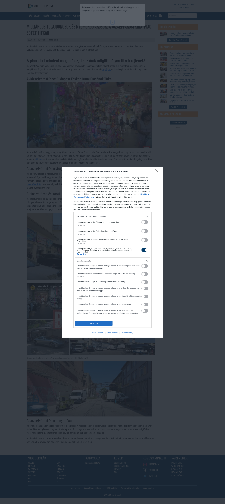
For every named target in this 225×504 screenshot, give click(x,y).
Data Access (112, 333)
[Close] (157, 171)
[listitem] (112, 216)
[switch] (144, 222)
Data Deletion (97, 333)
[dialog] (112, 252)
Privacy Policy (127, 333)
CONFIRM (94, 323)
